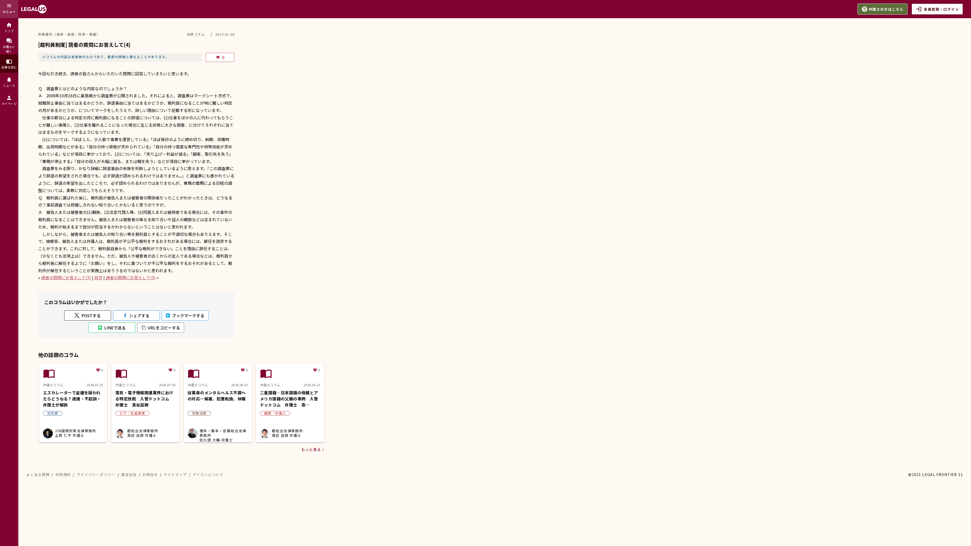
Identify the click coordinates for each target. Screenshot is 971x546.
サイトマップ (175, 474)
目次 (98, 278)
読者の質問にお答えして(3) (66, 278)
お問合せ (150, 474)
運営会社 (129, 474)
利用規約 (63, 474)
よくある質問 (38, 474)
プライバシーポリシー (96, 474)
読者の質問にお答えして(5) (131, 278)
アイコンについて (208, 474)
